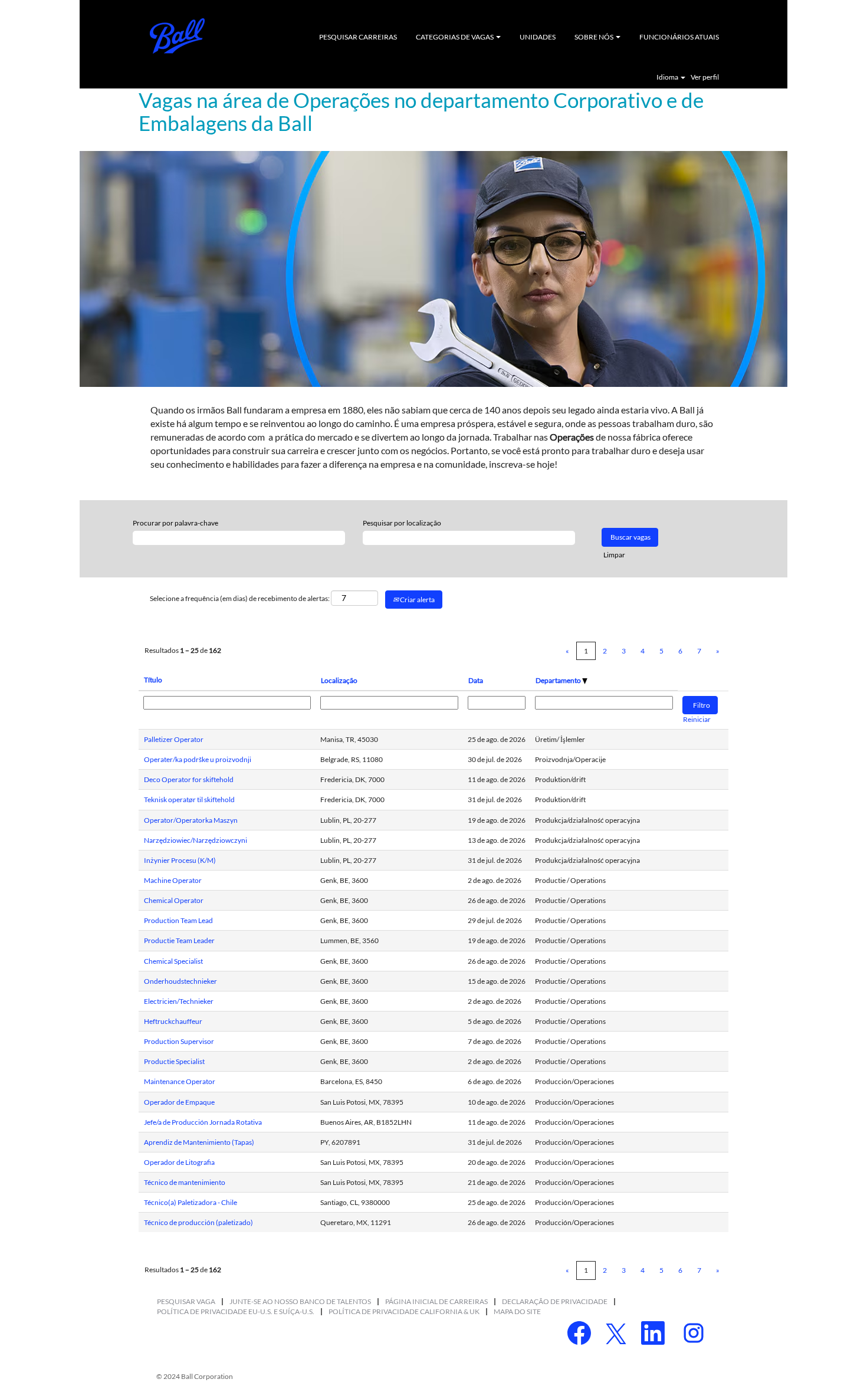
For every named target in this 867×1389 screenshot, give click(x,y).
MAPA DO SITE (517, 1311)
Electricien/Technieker (179, 1001)
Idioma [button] (667, 77)
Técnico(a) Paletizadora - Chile (190, 1202)
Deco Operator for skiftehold (189, 779)
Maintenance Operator (179, 1081)
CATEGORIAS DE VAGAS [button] (455, 36)
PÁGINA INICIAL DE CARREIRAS (436, 1301)
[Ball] (177, 36)
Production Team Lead (178, 920)
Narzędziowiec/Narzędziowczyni (195, 840)
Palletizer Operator (173, 739)
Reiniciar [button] (697, 719)
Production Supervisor (179, 1041)
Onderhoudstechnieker (180, 981)
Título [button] (153, 679)
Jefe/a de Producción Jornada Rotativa (203, 1122)
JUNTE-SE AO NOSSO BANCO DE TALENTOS (300, 1301)
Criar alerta (417, 599)
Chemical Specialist (173, 961)
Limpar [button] (614, 554)
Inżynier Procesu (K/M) (180, 860)
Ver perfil (705, 77)
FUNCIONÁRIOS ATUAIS (679, 36)
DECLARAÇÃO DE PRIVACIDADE (554, 1301)
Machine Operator (173, 880)
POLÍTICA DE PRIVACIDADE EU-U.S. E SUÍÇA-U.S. (235, 1311)
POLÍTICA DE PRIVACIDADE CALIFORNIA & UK (404, 1311)
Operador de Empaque (179, 1102)
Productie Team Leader (179, 940)
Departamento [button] (559, 680)
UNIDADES (538, 36)
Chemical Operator (173, 900)
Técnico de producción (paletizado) (198, 1222)
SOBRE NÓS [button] (594, 36)
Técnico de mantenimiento (184, 1182)
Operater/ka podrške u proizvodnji (197, 759)
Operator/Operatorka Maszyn (191, 820)
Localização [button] (339, 680)
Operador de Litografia (179, 1162)
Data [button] (475, 680)
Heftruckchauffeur (173, 1021)
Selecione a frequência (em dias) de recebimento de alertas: (240, 598)
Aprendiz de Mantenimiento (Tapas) (199, 1142)
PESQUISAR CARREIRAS (358, 36)
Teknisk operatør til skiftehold (189, 799)
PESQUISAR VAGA (186, 1301)
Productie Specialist (174, 1061)
